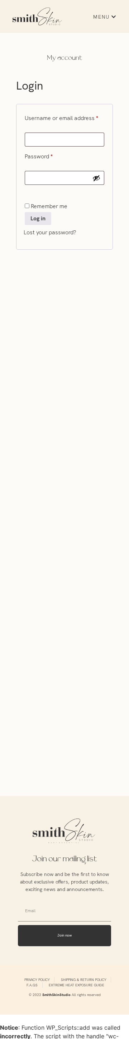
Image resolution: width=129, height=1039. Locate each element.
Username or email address (64, 117)
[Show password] (96, 178)
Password (49, 155)
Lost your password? (50, 232)
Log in (38, 218)
